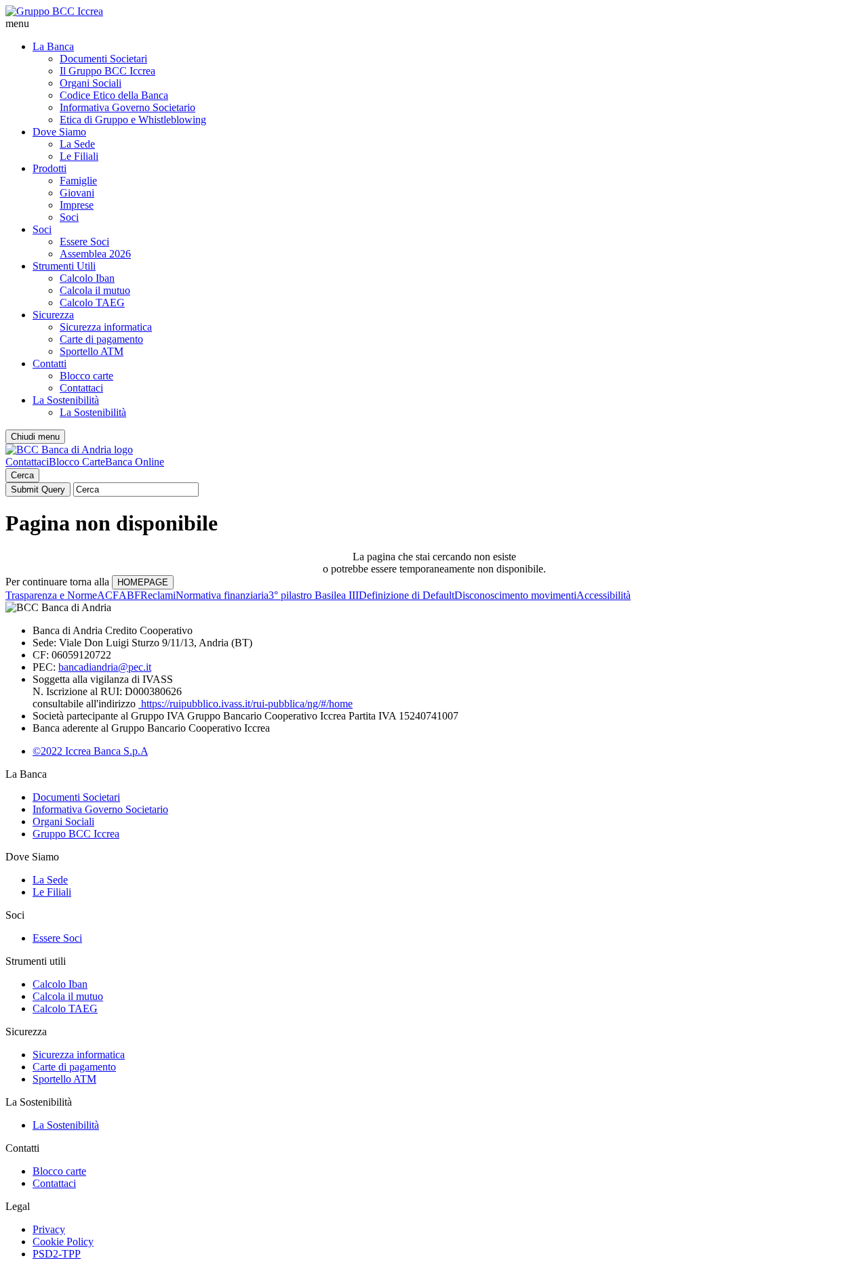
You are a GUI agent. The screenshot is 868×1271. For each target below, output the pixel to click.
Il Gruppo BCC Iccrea (107, 71)
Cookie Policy (63, 1241)
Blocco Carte (77, 461)
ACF (108, 595)
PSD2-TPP (57, 1253)
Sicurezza (53, 314)
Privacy (49, 1229)
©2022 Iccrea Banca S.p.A (90, 751)
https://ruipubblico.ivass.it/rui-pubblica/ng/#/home (245, 703)
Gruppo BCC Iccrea (76, 833)
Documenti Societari (103, 58)
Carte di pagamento (101, 339)
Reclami (158, 595)
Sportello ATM (91, 351)
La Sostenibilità (66, 400)
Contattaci (81, 388)
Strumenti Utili (64, 266)
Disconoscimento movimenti (515, 595)
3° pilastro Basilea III (314, 595)
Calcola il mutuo (95, 290)
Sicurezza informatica (106, 327)
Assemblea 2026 (95, 253)
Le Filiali (79, 156)
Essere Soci (84, 241)
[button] (434, 24)
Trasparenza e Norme (51, 595)
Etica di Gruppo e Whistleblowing (133, 119)
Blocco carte (86, 375)
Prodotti (49, 168)
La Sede (77, 144)
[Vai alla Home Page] (69, 449)
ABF (129, 595)
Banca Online (134, 461)
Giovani (77, 193)
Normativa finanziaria (222, 595)
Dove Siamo (59, 132)
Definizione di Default (406, 595)
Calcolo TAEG (92, 302)
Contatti (49, 363)
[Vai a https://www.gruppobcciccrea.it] (54, 11)
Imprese (77, 205)
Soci (69, 217)
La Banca (53, 46)
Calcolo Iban (87, 278)
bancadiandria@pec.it (104, 667)
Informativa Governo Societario (127, 107)
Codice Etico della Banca (114, 95)
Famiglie (78, 180)
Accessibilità (603, 595)
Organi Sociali (90, 83)
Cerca (22, 475)
